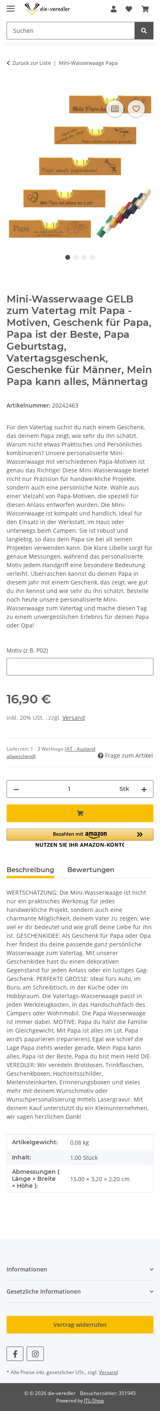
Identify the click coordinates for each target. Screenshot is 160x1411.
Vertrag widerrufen (80, 1325)
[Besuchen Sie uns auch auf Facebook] (15, 1354)
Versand (73, 718)
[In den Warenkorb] (13, 88)
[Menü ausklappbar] (11, 5)
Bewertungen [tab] (90, 870)
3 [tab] (84, 257)
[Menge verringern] (16, 789)
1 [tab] (67, 257)
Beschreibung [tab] (30, 870)
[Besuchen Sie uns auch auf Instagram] (35, 1354)
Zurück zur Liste (31, 62)
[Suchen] (144, 30)
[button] (113, 9)
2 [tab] (75, 257)
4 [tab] (92, 257)
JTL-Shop (94, 1400)
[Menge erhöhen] (144, 789)
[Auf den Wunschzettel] (136, 109)
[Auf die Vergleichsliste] (115, 109)
